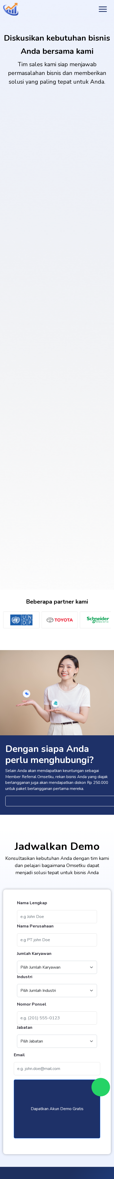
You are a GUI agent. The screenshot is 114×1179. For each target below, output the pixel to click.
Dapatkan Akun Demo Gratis (57, 1109)
